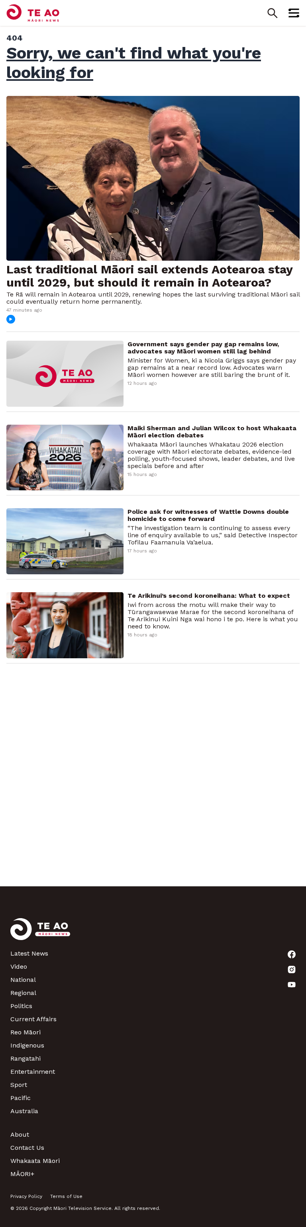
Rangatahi (25, 1058)
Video (18, 966)
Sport (18, 1084)
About (19, 1134)
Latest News (29, 953)
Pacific (20, 1098)
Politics (21, 1006)
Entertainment (32, 1071)
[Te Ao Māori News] (40, 934)
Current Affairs (33, 1019)
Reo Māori (25, 1032)
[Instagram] (291, 969)
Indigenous (27, 1045)
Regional (23, 993)
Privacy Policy (26, 1196)
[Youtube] (291, 984)
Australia (24, 1111)
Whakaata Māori (35, 1161)
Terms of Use (66, 1196)
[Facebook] (291, 954)
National (23, 979)
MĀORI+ (22, 1174)
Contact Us (27, 1147)
